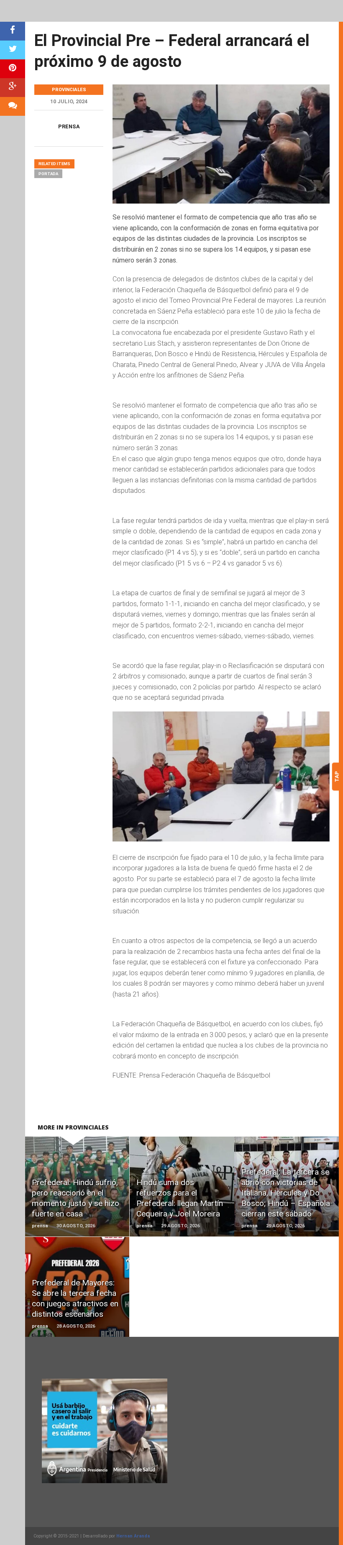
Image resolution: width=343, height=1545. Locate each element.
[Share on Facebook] (12, 31)
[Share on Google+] (12, 87)
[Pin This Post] (12, 68)
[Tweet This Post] (12, 50)
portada (48, 173)
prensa (69, 126)
